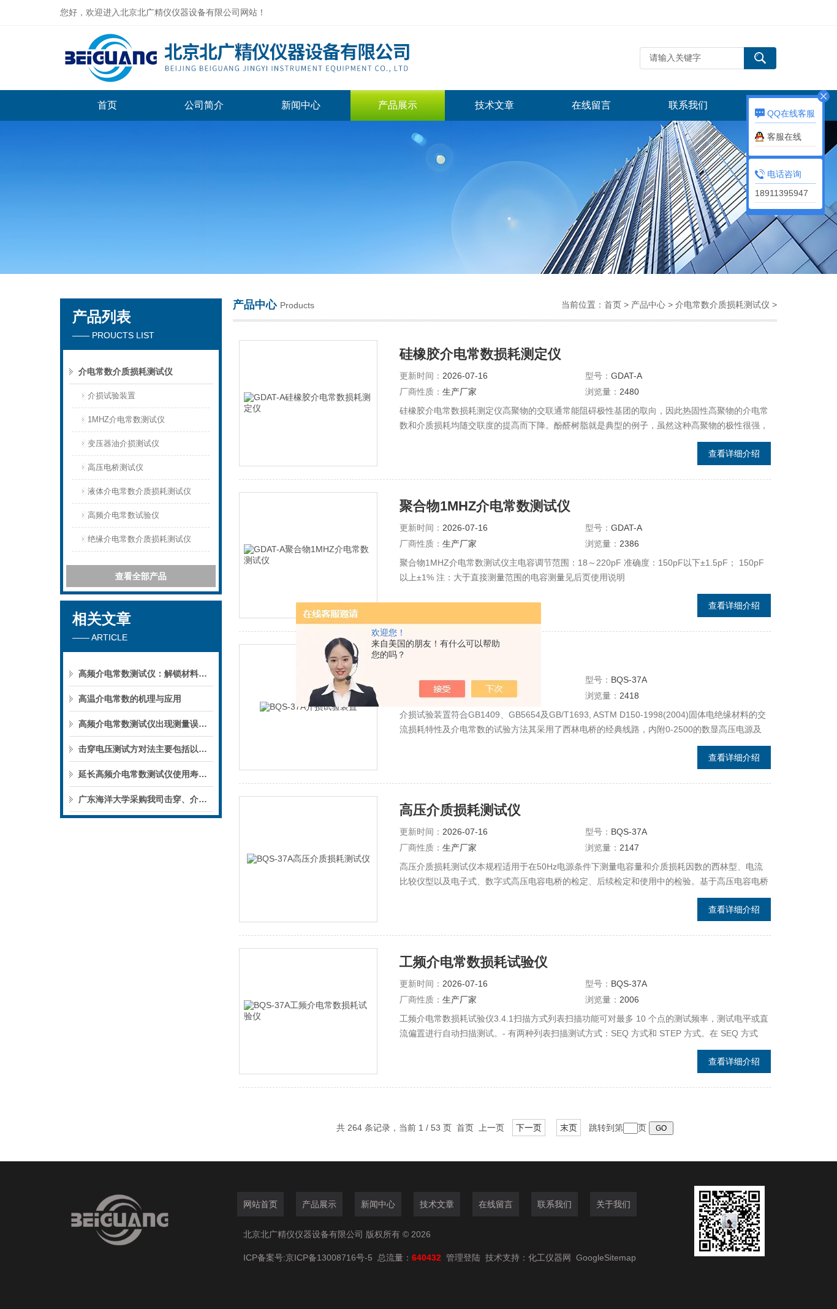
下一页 (529, 1128)
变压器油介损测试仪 (123, 443)
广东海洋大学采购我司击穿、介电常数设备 (145, 799)
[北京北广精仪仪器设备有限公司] (244, 58)
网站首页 (260, 1204)
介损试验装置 (111, 395)
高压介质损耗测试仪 (460, 810)
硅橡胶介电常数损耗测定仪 (480, 354)
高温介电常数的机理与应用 (129, 699)
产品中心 (648, 304)
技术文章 (494, 105)
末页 (568, 1128)
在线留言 (591, 105)
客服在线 (784, 137)
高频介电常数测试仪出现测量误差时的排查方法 (145, 724)
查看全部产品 (141, 576)
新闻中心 (300, 105)
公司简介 (204, 105)
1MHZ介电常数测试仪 (126, 419)
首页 (107, 105)
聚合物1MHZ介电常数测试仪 (485, 506)
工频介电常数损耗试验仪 (474, 961)
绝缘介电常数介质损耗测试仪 (139, 539)
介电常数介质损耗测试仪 (125, 371)
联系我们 (688, 105)
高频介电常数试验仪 (123, 515)
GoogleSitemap (606, 1257)
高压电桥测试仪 (115, 467)
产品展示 (397, 105)
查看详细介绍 (734, 453)
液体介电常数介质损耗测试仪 (139, 491)
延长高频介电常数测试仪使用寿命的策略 (145, 774)
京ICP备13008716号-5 (331, 1257)
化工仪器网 (549, 1257)
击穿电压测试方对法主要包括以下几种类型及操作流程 (145, 749)
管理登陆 (463, 1257)
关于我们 (613, 1204)
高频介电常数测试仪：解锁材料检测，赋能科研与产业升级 (145, 673)
